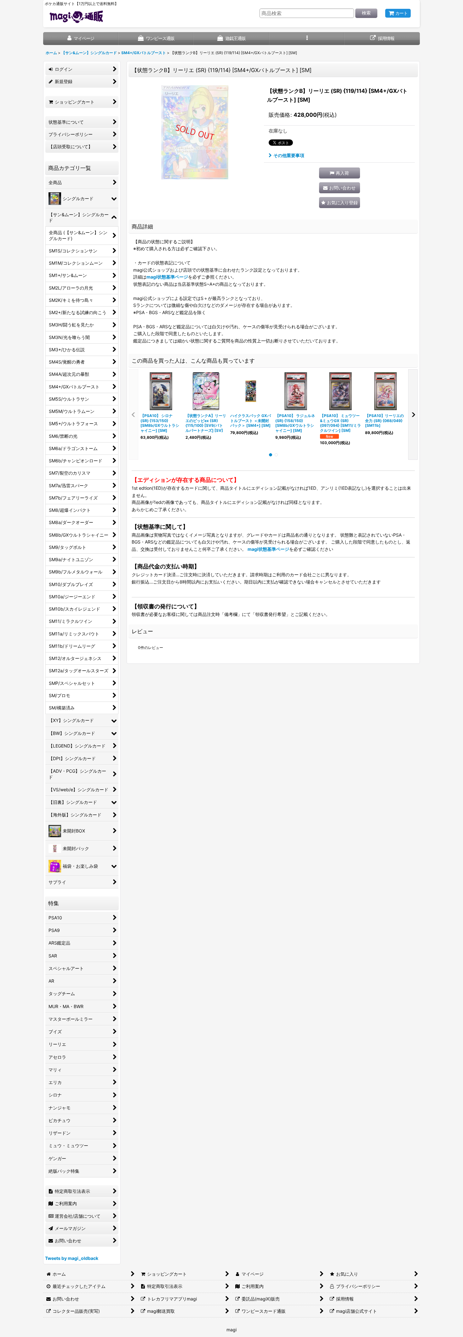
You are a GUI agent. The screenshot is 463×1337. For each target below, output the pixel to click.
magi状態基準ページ (167, 276)
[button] (307, 38)
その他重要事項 (288, 155)
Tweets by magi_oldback (71, 1258)
